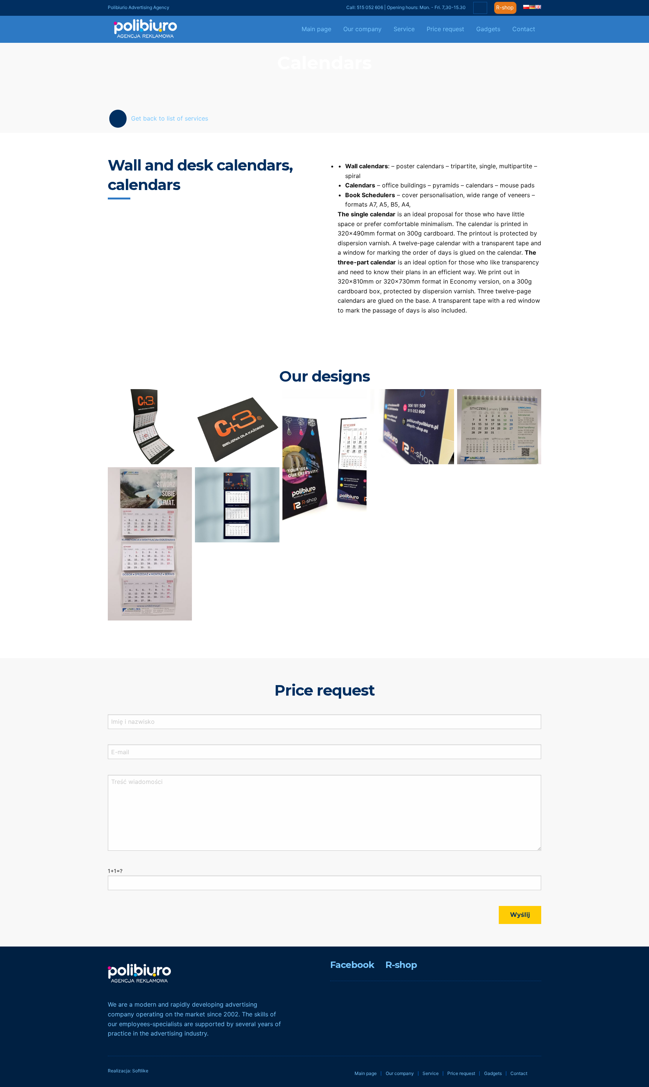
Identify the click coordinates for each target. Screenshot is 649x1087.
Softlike (140, 1070)
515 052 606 (370, 7)
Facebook (352, 964)
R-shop (505, 7)
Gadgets (488, 29)
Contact (523, 29)
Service (404, 29)
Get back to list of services (169, 118)
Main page (316, 29)
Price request (445, 29)
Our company (362, 29)
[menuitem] (316, 29)
